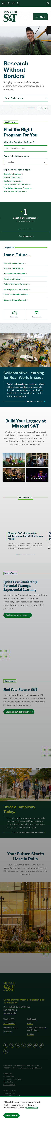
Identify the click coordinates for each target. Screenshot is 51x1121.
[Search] (48, 3)
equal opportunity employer (28, 1065)
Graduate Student (12, 279)
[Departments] (13, 3)
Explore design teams (17, 615)
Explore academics (35, 401)
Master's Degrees (12, 177)
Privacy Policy (32, 1108)
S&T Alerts (32, 1019)
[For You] (18, 3)
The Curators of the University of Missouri (25, 1068)
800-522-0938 (10, 1010)
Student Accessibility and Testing (36, 1029)
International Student (14, 274)
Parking (30, 1034)
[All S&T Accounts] (5, 1051)
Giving (30, 1023)
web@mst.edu (9, 1013)
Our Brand (7, 1032)
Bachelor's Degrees (12, 174)
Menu (42, 17)
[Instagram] (11, 1045)
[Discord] (35, 1045)
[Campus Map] (8, 3)
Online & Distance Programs (16, 184)
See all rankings (25, 236)
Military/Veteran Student (16, 289)
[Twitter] (23, 1045)
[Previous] (39, 108)
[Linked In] (17, 1045)
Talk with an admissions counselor (28, 832)
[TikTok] (41, 1045)
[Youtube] (29, 1045)
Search (7, 148)
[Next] (45, 108)
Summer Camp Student (15, 300)
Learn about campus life (18, 712)
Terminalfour (8, 1082)
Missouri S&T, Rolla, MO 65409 (16, 1007)
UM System (7, 1074)
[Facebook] (5, 1045)
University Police (10, 1028)
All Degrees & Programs (14, 191)
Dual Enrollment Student (15, 295)
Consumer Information (12, 1079)
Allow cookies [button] (11, 1115)
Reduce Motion (9, 1085)
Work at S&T (9, 1019)
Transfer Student (12, 268)
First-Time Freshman (14, 263)
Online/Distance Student (16, 284)
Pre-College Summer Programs (17, 188)
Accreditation (9, 1023)
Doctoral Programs (12, 181)
